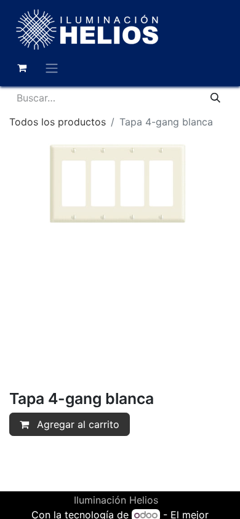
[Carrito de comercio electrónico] (21, 67)
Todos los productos (57, 122)
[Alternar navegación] (52, 67)
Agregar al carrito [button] (76, 424)
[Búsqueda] (215, 97)
